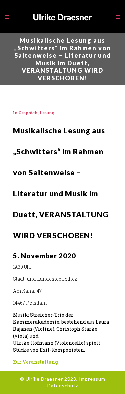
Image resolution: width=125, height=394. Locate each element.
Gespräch (28, 112)
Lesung (47, 112)
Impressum (92, 379)
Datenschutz (62, 385)
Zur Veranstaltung (35, 362)
